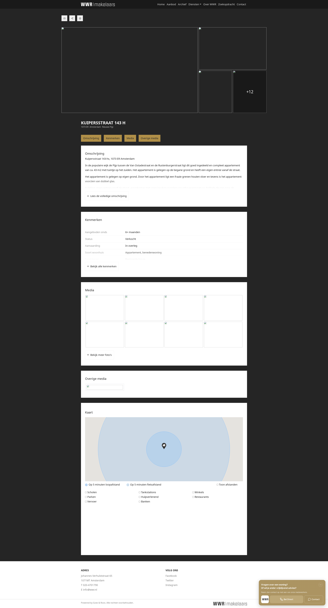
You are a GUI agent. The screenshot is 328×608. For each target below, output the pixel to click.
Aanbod (171, 4)
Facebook (171, 576)
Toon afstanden (228, 484)
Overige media (149, 138)
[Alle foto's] (64, 18)
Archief (182, 4)
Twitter (170, 580)
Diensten (193, 4)
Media (130, 138)
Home (161, 4)
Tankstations (148, 492)
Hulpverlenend (149, 497)
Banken (145, 501)
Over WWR (209, 4)
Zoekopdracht (226, 4)
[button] (164, 446)
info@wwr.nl (90, 589)
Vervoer (92, 501)
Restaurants (202, 497)
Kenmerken (113, 138)
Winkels (199, 492)
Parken (91, 497)
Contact (241, 4)
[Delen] (72, 18)
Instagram (172, 585)
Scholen (92, 492)
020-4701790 (90, 585)
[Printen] (80, 18)
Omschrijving (91, 138)
